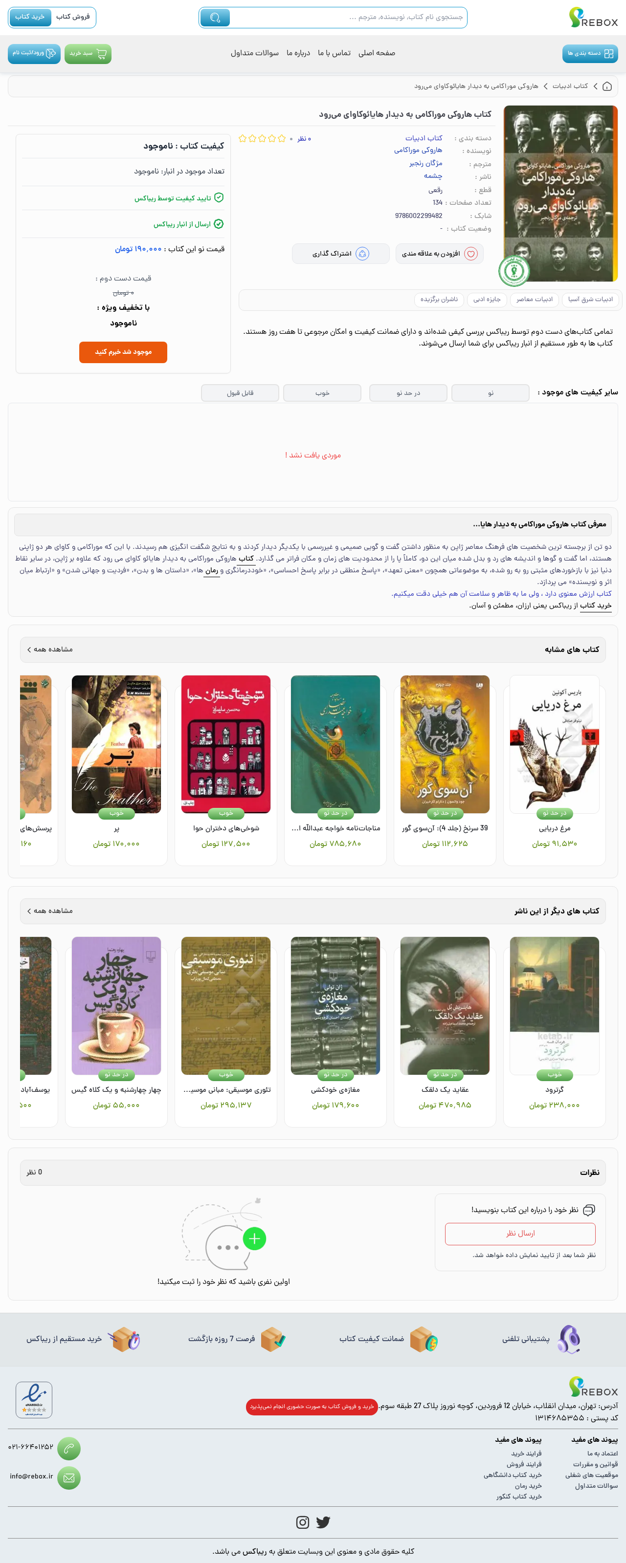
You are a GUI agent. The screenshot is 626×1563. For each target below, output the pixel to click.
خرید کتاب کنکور (519, 1497)
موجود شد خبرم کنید (123, 352)
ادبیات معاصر (534, 300)
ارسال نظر (520, 1234)
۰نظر (304, 139)
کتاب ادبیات (424, 139)
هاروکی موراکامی (418, 151)
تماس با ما (334, 54)
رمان (211, 571)
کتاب (246, 559)
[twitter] (323, 1522)
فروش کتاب (73, 17)
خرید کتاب (30, 17)
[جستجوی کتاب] (215, 17)
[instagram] (302, 1522)
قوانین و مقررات (595, 1465)
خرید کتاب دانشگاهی (513, 1476)
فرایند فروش (524, 1465)
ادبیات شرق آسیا (590, 300)
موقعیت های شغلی (591, 1476)
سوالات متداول (255, 54)
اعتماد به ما (602, 1454)
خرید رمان (528, 1486)
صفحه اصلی (376, 54)
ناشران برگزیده (439, 300)
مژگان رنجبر (426, 164)
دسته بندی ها (584, 53)
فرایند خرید (526, 1454)
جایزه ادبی (487, 300)
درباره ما (298, 54)
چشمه (433, 177)
